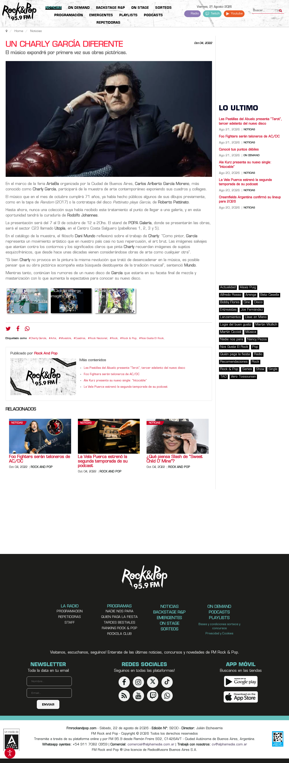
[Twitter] (8, 330)
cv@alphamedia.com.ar (229, 744)
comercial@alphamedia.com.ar (151, 744)
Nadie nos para (231, 339)
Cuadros (80, 338)
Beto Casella (269, 295)
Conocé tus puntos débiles (239, 149)
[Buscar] (280, 9)
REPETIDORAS (69, 617)
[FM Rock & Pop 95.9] (18, 12)
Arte (53, 338)
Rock (115, 338)
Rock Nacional (98, 338)
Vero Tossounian (243, 376)
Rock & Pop (129, 338)
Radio (194, 13)
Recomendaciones (234, 362)
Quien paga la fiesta (119, 617)
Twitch (215, 13)
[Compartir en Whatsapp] (27, 329)
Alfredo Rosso (230, 295)
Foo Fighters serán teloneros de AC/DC (112, 374)
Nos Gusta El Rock (152, 338)
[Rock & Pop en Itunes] (241, 696)
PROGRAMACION (70, 611)
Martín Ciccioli (230, 332)
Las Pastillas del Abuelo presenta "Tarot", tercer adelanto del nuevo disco (134, 368)
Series (247, 369)
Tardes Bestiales (119, 622)
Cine (247, 302)
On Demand (251, 156)
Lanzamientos (230, 317)
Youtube (236, 13)
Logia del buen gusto (235, 324)
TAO (223, 376)
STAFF (70, 622)
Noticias (17, 423)
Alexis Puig (248, 287)
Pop (255, 347)
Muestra (66, 338)
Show (260, 369)
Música (250, 332)
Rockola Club (119, 634)
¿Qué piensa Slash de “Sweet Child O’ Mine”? (175, 459)
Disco (258, 302)
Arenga (250, 295)
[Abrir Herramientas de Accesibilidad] (10, 753)
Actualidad (228, 287)
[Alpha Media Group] (11, 740)
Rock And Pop (46, 353)
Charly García (38, 338)
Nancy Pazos (257, 339)
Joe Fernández (252, 310)
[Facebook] (17, 330)
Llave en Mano (256, 317)
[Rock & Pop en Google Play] (241, 681)
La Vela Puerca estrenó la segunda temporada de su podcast (126, 387)
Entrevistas (228, 310)
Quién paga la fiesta (235, 354)
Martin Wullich (266, 324)
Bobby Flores (230, 302)
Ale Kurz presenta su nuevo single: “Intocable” (115, 380)
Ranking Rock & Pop (119, 628)
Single (272, 369)
